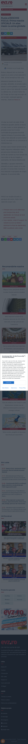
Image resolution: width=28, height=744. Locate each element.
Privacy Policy (22, 387)
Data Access (14, 387)
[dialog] (14, 372)
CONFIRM (8, 382)
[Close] (25, 356)
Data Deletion (5, 387)
